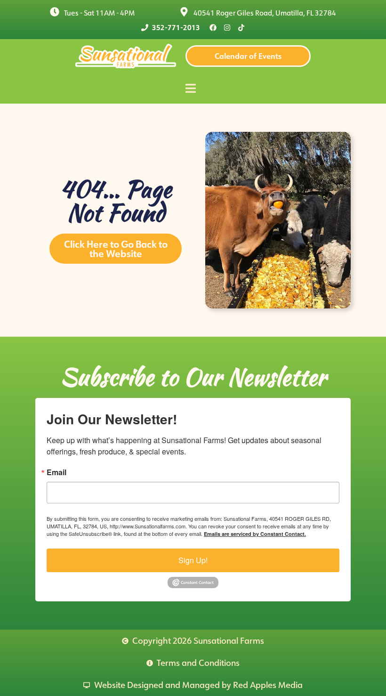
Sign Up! (193, 560)
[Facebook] (213, 27)
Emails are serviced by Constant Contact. (255, 533)
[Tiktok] (241, 27)
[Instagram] (227, 27)
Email (56, 472)
